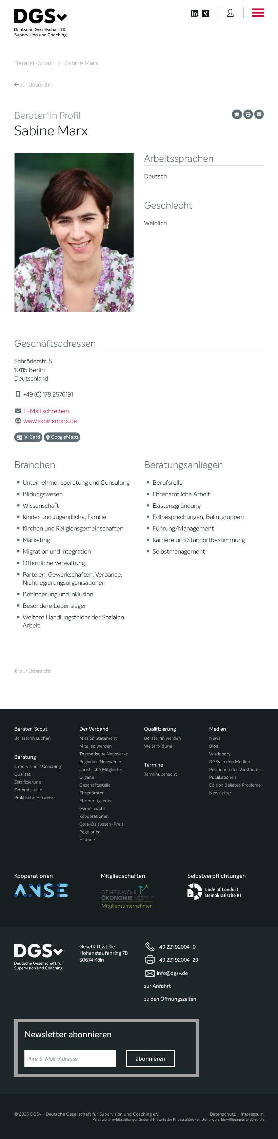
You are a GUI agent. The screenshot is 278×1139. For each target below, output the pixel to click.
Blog (213, 746)
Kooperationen (94, 816)
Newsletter (220, 793)
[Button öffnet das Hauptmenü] (257, 12)
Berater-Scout (34, 63)
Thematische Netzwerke (103, 754)
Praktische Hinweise (34, 797)
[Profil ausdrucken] (248, 114)
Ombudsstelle (28, 790)
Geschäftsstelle (95, 785)
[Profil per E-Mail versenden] (259, 114)
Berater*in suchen (32, 738)
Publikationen (222, 777)
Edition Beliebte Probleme (235, 785)
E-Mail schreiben (46, 411)
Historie (87, 839)
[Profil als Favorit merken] (237, 114)
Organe (86, 777)
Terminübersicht (160, 774)
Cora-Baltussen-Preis (101, 824)
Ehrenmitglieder (95, 800)
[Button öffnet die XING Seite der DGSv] (209, 12)
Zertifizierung (27, 782)
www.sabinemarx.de (50, 421)
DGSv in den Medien (229, 761)
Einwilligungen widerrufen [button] (242, 1119)
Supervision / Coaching (37, 766)
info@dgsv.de (172, 973)
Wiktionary (220, 754)
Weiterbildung (158, 746)
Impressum (252, 1114)
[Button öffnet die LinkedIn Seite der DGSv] (191, 12)
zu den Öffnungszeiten (170, 999)
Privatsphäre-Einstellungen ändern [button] (122, 1119)
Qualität (22, 774)
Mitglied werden (95, 746)
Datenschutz (223, 1114)
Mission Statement (98, 738)
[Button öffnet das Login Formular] (230, 12)
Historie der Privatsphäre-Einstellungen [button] (186, 1119)
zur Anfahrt (157, 986)
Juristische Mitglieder (100, 769)
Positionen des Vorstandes (235, 769)
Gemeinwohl (92, 808)
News (214, 738)
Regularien (90, 832)
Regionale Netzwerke (100, 761)
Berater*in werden (162, 738)
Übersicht (35, 84)
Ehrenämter (91, 793)
